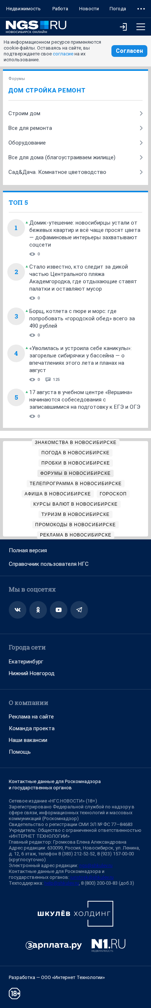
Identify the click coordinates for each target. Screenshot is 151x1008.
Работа (60, 8)
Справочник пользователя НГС (49, 564)
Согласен (129, 50)
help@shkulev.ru (61, 883)
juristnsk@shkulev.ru (92, 877)
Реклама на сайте (31, 716)
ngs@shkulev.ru (96, 865)
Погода (118, 8)
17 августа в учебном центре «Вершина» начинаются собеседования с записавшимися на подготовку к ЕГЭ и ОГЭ (84, 399)
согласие (63, 54)
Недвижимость (23, 8)
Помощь (20, 752)
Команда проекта (32, 728)
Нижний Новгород (32, 673)
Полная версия (28, 550)
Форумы (16, 78)
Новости (89, 8)
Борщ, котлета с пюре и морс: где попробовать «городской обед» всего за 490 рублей (82, 318)
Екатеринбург (26, 661)
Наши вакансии (28, 740)
